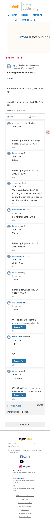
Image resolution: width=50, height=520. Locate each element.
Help (16, 20)
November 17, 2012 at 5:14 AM (24, 68)
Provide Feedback (25, 517)
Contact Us (25, 510)
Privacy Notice (25, 499)
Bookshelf (12, 15)
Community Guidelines (25, 503)
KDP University (29, 20)
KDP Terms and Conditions (25, 496)
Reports (25, 15)
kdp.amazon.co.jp (25, 513)
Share (34, 116)
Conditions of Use (25, 506)
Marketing (37, 15)
